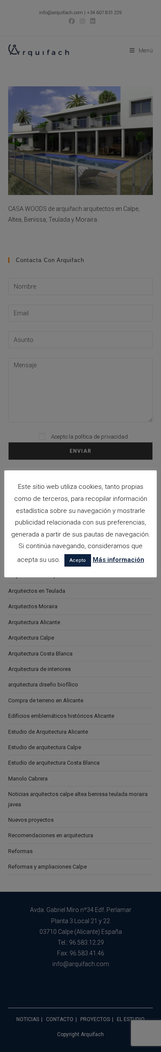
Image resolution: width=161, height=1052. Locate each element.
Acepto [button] (78, 560)
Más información (118, 560)
